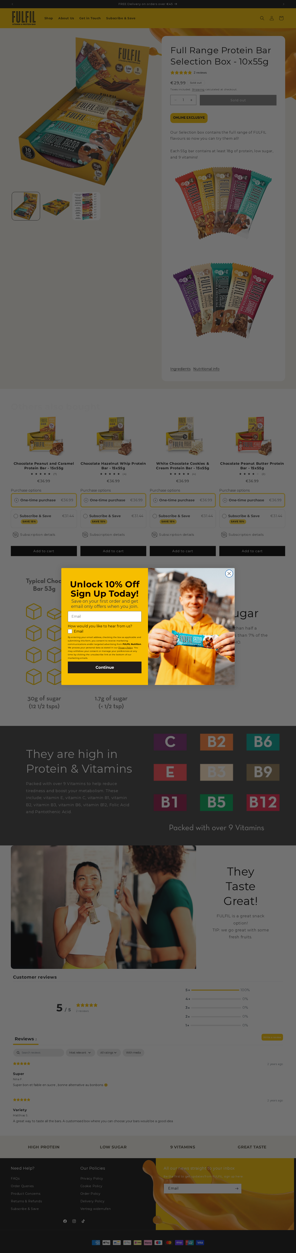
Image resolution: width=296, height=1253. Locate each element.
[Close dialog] (229, 573)
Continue (105, 667)
